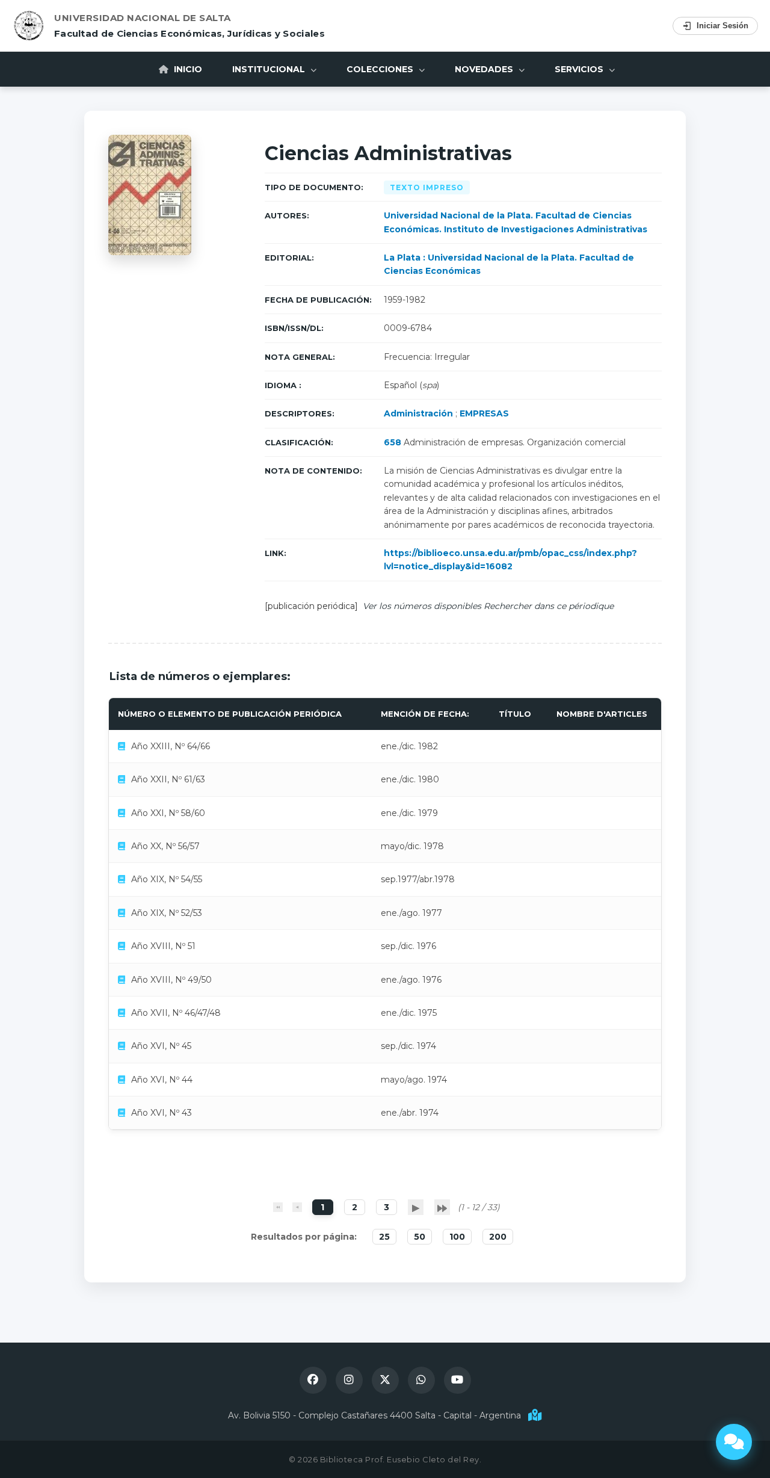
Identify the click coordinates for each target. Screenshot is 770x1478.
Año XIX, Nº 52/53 (166, 913)
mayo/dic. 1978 (412, 846)
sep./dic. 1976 (408, 946)
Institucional (269, 69)
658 (392, 442)
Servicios (580, 69)
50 (419, 1236)
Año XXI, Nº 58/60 (168, 813)
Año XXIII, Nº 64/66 (170, 746)
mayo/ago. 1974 (414, 1079)
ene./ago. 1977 (411, 913)
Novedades (485, 69)
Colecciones (381, 69)
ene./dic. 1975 (409, 1012)
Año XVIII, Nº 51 (163, 946)
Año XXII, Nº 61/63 (168, 779)
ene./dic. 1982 (409, 746)
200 (498, 1236)
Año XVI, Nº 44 (161, 1079)
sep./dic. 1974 (408, 1045)
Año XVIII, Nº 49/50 (171, 979)
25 (384, 1236)
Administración (418, 413)
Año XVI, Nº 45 (161, 1045)
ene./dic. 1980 (410, 779)
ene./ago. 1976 (411, 979)
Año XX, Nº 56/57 (165, 846)
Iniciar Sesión (722, 25)
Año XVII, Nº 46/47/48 (176, 1012)
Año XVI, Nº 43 (161, 1112)
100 (457, 1236)
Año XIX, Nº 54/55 (166, 879)
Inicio (186, 69)
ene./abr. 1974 (410, 1112)
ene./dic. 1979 (409, 813)
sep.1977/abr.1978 (418, 879)
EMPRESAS (484, 413)
